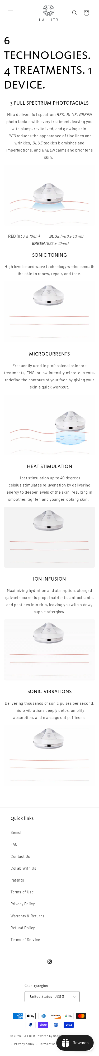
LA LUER (29, 1035)
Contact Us (20, 856)
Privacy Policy (23, 904)
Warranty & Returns (28, 916)
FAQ (14, 844)
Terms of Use (22, 892)
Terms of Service (25, 939)
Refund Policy (23, 928)
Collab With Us (23, 868)
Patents (17, 880)
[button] (10, 13)
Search (17, 832)
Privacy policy (24, 1043)
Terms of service (51, 1043)
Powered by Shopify (50, 1035)
